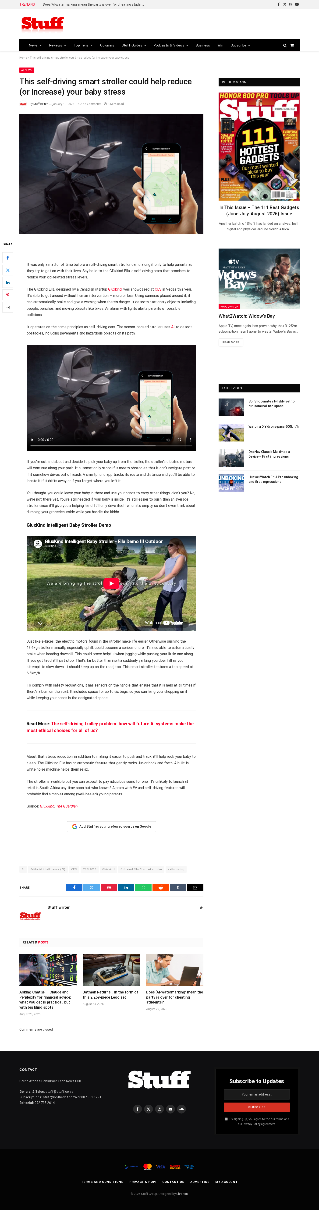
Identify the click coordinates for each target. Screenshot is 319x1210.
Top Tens (81, 45)
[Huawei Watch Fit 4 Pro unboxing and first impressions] (231, 483)
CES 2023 (89, 869)
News (33, 45)
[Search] (285, 45)
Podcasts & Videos (169, 45)
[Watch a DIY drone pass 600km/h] (231, 432)
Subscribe (238, 45)
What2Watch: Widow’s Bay (247, 316)
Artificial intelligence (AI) (47, 869)
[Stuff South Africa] (42, 24)
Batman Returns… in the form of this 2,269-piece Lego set (110, 995)
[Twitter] (7, 270)
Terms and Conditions (102, 1182)
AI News (26, 70)
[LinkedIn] (7, 282)
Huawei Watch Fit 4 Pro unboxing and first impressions (273, 479)
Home (23, 57)
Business (203, 45)
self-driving (176, 869)
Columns (107, 45)
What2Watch (229, 306)
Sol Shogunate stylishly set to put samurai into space (271, 403)
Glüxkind (114, 289)
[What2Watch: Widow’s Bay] (259, 279)
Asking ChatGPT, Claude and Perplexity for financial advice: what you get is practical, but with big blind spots (45, 1000)
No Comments (91, 104)
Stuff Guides (132, 45)
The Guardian (67, 806)
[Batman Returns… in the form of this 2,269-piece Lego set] (111, 970)
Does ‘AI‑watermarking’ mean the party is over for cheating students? (95, 4)
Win (220, 45)
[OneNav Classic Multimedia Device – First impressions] (231, 458)
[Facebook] (7, 258)
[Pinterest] (7, 295)
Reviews (55, 45)
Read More (231, 342)
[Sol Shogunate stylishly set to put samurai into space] (231, 407)
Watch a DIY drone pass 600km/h (273, 426)
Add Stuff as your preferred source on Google (115, 826)
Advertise (199, 1182)
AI (173, 327)
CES (158, 289)
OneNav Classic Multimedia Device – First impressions (269, 454)
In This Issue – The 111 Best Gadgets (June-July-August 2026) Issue (259, 211)
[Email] (7, 307)
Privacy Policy (251, 1124)
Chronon (182, 1194)
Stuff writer (40, 104)
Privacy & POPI (142, 1182)
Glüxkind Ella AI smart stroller (141, 869)
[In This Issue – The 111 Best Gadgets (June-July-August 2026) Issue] (259, 147)
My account (226, 1182)
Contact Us (173, 1182)
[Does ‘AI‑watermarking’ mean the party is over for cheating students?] (174, 970)
